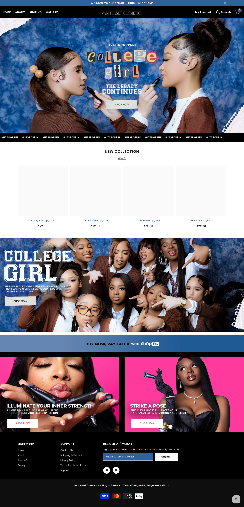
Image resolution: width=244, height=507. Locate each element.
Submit (166, 457)
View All (122, 158)
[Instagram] (106, 470)
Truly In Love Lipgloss (148, 220)
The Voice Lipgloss (201, 220)
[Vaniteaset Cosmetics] (122, 284)
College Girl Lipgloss (42, 220)
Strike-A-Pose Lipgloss (95, 220)
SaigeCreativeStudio (158, 485)
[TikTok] (116, 470)
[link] (122, 343)
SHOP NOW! (145, 3)
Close (224, 3)
